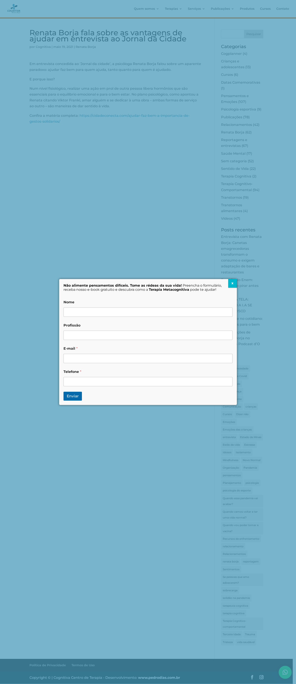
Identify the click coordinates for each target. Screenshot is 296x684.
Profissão (71, 325)
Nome (68, 302)
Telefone (72, 372)
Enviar (73, 396)
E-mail (70, 348)
